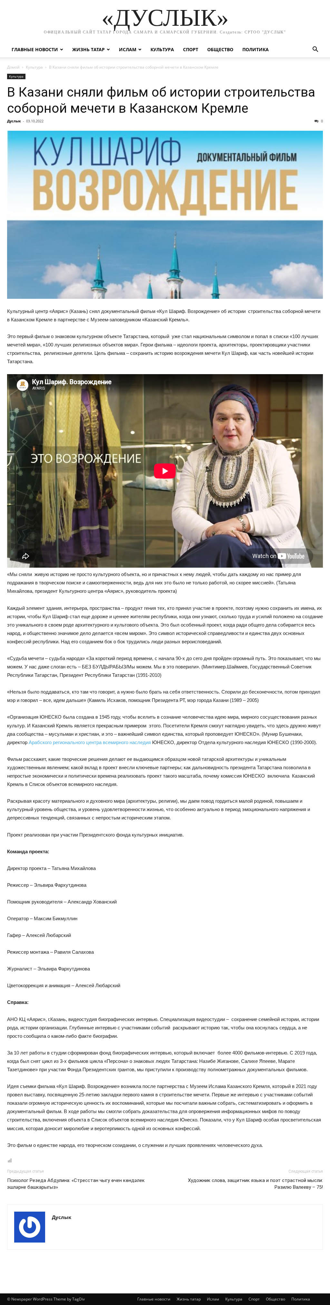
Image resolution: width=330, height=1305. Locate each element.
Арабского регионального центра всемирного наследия (90, 742)
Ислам (127, 49)
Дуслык (14, 120)
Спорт (190, 49)
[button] (315, 50)
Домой (13, 67)
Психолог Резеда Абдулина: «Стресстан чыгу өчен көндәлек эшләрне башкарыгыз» (76, 1183)
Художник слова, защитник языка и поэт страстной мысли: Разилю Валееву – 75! (255, 1183)
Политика (255, 49)
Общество (220, 49)
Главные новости (35, 49)
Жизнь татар (88, 49)
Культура (162, 49)
